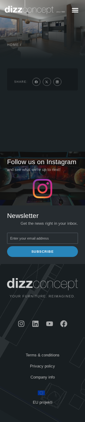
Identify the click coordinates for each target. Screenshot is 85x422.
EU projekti (42, 402)
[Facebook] (64, 324)
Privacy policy (42, 366)
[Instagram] (21, 324)
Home (13, 45)
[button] (75, 10)
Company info (42, 377)
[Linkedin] (35, 324)
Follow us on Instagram (41, 162)
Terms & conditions (43, 355)
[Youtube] (49, 324)
